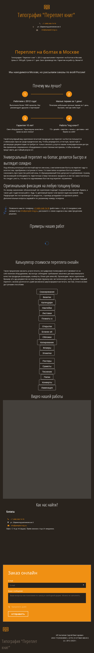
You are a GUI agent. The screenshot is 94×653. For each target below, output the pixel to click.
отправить (18, 613)
